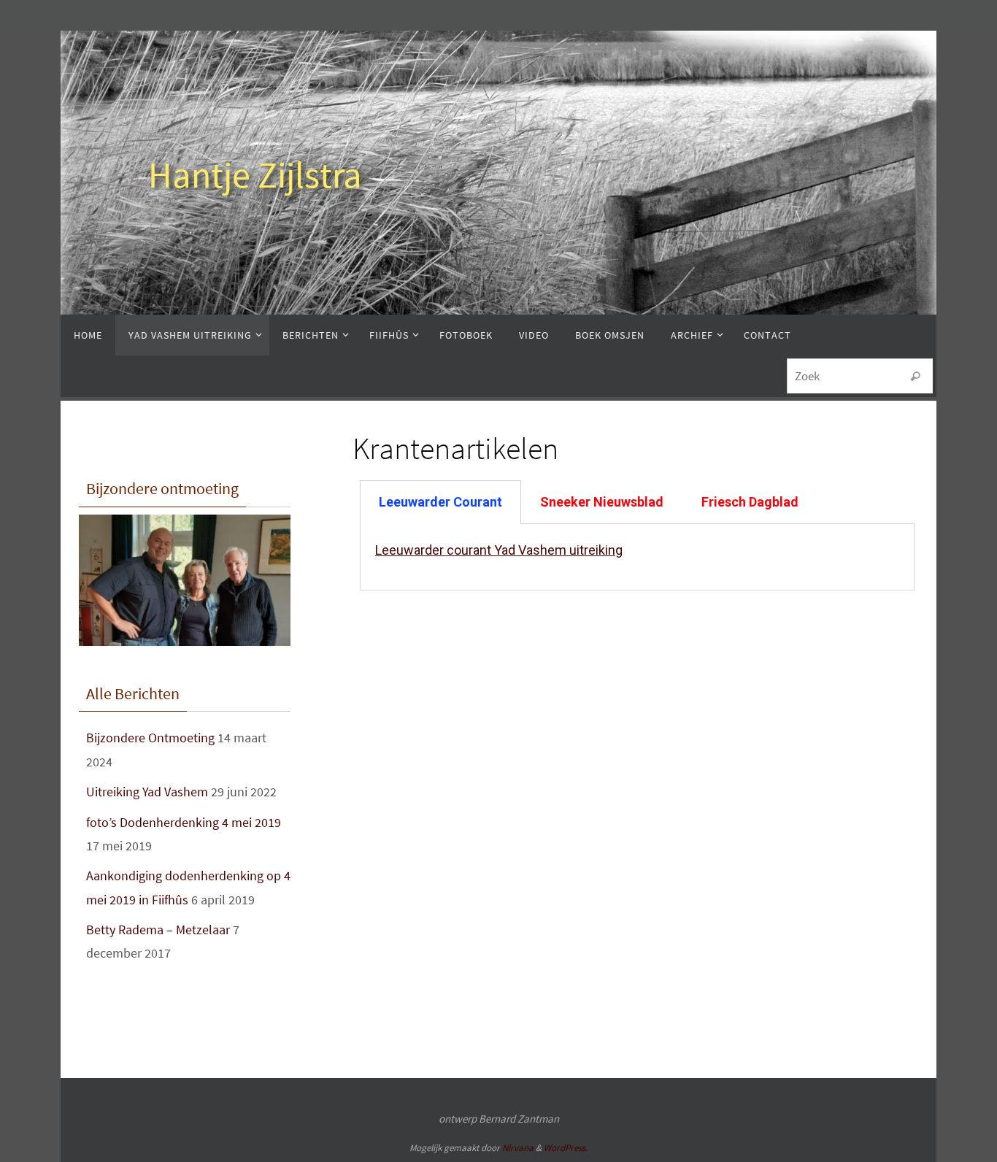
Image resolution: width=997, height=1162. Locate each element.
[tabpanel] (637, 557)
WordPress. (566, 1148)
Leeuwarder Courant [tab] (440, 501)
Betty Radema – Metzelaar (158, 929)
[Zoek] (915, 376)
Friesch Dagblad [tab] (749, 501)
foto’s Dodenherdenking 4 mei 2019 (183, 822)
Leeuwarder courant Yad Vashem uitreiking (499, 550)
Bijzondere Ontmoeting (150, 737)
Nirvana (518, 1148)
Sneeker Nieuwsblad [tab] (601, 501)
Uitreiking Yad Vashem (147, 791)
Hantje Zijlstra (255, 175)
